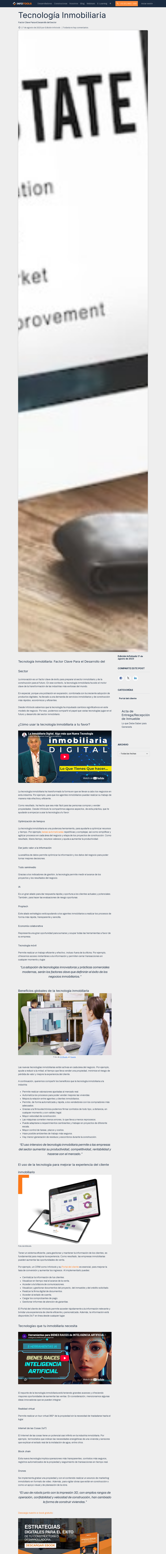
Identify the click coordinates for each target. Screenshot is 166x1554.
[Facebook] (121, 678)
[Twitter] (128, 678)
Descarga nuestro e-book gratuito (35, 1513)
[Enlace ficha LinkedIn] (135, 678)
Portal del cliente (70, 1267)
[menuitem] (44, 3)
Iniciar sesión (147, 3)
